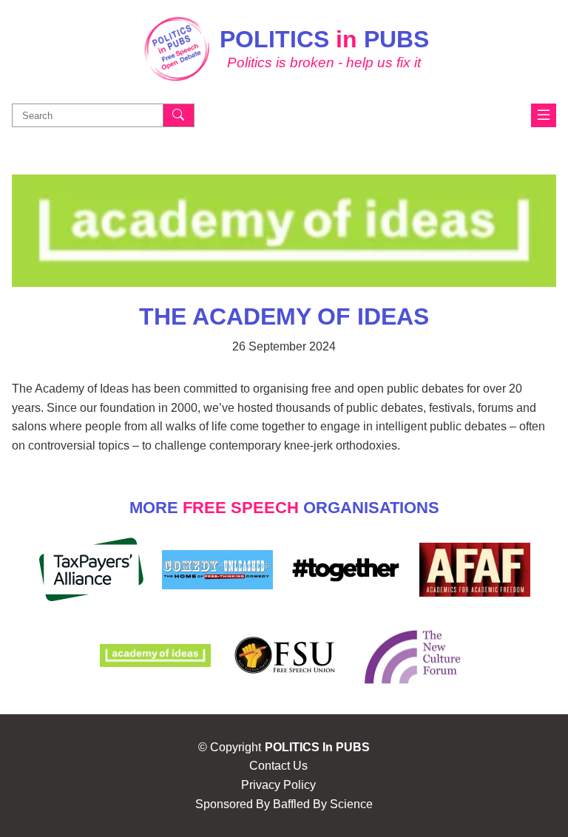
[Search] (179, 115)
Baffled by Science (323, 804)
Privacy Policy (278, 785)
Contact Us (278, 765)
